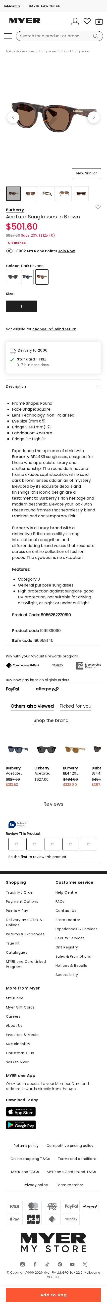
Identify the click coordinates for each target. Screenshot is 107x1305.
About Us (14, 1025)
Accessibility (66, 974)
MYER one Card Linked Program (26, 964)
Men (9, 51)
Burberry (15, 210)
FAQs (60, 901)
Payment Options (22, 901)
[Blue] (27, 277)
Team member (69, 1184)
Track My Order (20, 892)
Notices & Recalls (71, 965)
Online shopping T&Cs (30, 1158)
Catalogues (16, 952)
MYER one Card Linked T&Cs (71, 1171)
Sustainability (18, 1043)
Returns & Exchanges (25, 934)
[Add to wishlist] (98, 207)
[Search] (96, 36)
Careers (13, 1016)
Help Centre (66, 892)
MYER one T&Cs (25, 1171)
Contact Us (65, 910)
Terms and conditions (77, 1158)
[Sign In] (75, 21)
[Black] (13, 277)
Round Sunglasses (75, 51)
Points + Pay (17, 910)
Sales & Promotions (73, 956)
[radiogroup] (53, 306)
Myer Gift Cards (20, 1007)
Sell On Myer (17, 1062)
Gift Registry (66, 947)
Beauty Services (70, 938)
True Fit (13, 943)
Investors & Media (22, 1034)
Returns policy (26, 1145)
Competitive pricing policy (70, 1145)
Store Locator (67, 919)
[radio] (21, 306)
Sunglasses (48, 51)
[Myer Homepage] (25, 23)
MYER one (14, 998)
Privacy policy (36, 1184)
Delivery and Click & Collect (24, 922)
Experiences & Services (76, 928)
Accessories (25, 51)
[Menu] (8, 36)
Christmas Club (20, 1053)
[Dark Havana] (42, 277)
